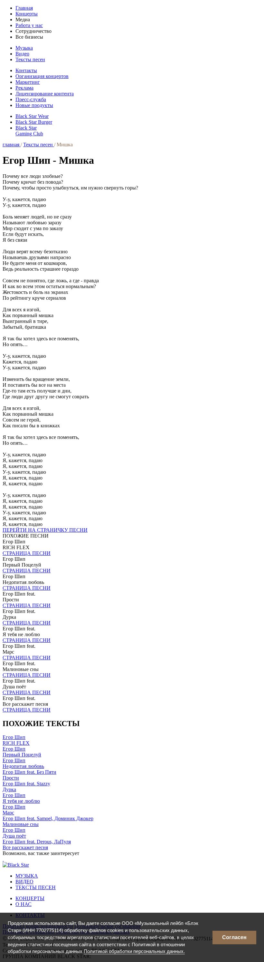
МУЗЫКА (26, 876)
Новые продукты (34, 105)
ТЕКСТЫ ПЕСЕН (35, 887)
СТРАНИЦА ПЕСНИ (27, 553)
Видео (22, 53)
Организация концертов (42, 76)
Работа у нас (29, 25)
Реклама (24, 88)
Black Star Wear (32, 116)
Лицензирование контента (44, 93)
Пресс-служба (30, 99)
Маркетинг (27, 82)
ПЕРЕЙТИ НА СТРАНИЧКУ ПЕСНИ (45, 530)
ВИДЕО (24, 881)
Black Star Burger (33, 122)
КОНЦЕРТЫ (29, 898)
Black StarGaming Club (29, 130)
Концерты (26, 13)
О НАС (23, 904)
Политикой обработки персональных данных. (134, 951)
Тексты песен (30, 59)
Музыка (24, 48)
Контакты (26, 70)
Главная (24, 8)
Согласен (234, 937)
